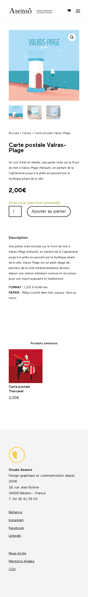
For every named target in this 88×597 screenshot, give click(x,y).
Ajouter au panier (49, 211)
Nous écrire (17, 553)
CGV (12, 569)
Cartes (26, 133)
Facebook (16, 528)
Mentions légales (21, 561)
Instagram (16, 520)
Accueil (14, 133)
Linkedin (15, 536)
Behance (15, 512)
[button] (72, 37)
